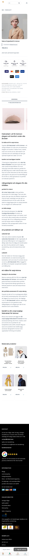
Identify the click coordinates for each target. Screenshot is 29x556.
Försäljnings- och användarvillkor (11, 481)
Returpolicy (5, 508)
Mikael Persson (13, 44)
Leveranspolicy (6, 474)
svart (19, 92)
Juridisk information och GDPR (10, 483)
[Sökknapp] (19, 3)
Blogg (3, 471)
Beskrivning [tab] (14, 99)
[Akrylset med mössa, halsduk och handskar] (21, 352)
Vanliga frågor (6, 500)
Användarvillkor (6, 505)
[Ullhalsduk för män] (21, 380)
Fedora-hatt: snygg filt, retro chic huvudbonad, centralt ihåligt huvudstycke (14, 85)
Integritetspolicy (6, 476)
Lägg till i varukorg (21, 549)
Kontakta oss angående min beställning (13, 444)
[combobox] (13, 3)
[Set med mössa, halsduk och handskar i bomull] (8, 352)
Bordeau (14, 92)
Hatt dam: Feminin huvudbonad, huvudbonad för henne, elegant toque (12, 88)
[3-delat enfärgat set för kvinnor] (8, 380)
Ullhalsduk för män (21, 390)
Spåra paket (5, 503)
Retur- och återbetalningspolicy (11, 479)
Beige (9, 92)
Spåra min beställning (8, 442)
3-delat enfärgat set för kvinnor (8, 390)
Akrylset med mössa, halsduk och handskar (21, 362)
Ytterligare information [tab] (14, 102)
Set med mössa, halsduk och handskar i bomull (8, 362)
